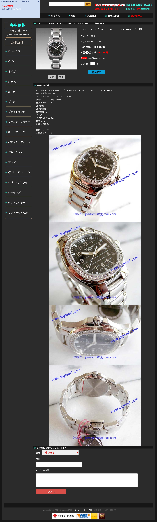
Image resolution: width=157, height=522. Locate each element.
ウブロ (11, 61)
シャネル (13, 81)
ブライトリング (16, 111)
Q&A (73, 15)
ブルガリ (13, 101)
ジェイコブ (14, 192)
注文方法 (55, 15)
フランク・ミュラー (19, 122)
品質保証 (92, 15)
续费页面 (17, 9)
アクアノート (83, 23)
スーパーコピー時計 (83, 510)
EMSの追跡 (114, 15)
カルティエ (14, 91)
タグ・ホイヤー (16, 202)
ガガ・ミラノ (15, 152)
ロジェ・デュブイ (18, 182)
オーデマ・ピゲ (16, 132)
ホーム (39, 23)
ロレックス (14, 51)
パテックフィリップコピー (60, 23)
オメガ (11, 71)
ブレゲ (11, 162)
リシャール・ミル (18, 212)
